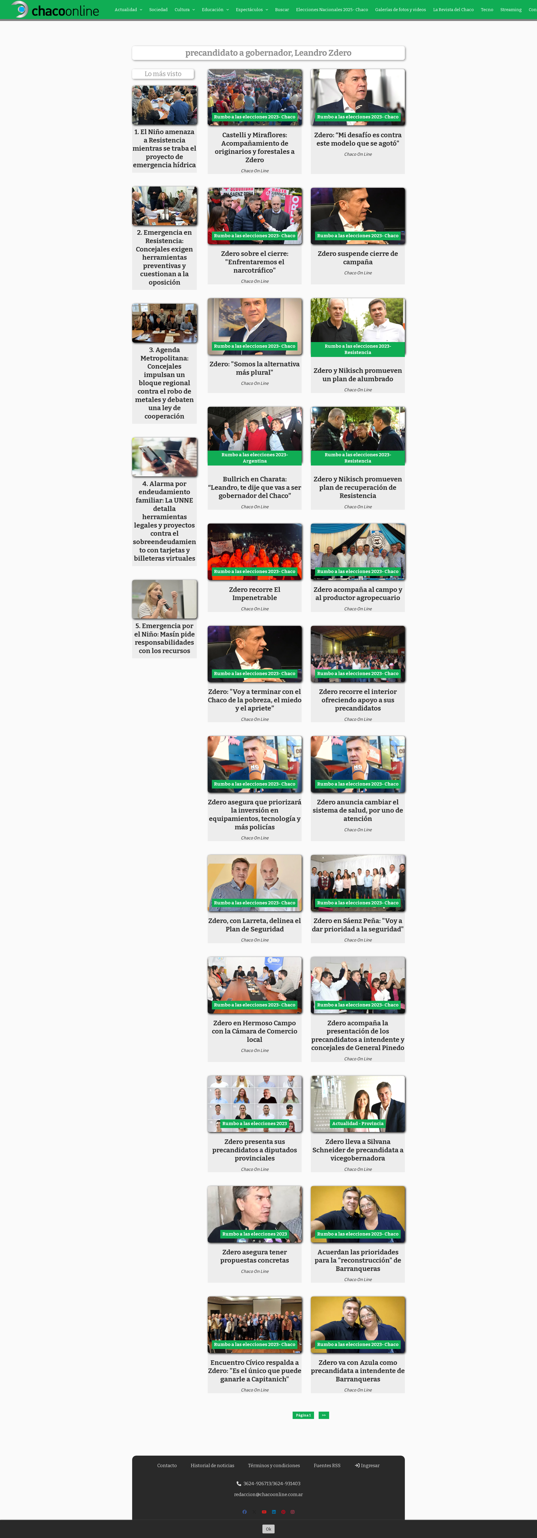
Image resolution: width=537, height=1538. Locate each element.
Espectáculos (249, 9)
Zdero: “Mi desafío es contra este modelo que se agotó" (358, 139)
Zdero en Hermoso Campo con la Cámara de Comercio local (254, 1031)
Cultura (182, 9)
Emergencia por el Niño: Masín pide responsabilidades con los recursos (164, 638)
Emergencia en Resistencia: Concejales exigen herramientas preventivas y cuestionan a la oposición (164, 257)
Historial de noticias (212, 1465)
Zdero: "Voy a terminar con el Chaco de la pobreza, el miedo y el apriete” (255, 700)
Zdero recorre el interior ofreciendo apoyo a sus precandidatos (358, 700)
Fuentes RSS (327, 1465)
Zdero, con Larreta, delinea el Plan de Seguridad (254, 925)
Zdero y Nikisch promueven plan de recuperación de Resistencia (358, 487)
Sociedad (158, 9)
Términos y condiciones (274, 1465)
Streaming (511, 9)
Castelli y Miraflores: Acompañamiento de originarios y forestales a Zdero (255, 147)
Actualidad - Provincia (358, 1123)
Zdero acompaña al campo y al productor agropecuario (358, 594)
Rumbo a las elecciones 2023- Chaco (254, 117)
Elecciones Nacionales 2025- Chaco (332, 9)
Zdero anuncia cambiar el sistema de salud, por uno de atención (358, 810)
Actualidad (126, 9)
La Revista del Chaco (453, 9)
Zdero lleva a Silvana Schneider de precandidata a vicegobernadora (358, 1150)
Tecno (487, 9)
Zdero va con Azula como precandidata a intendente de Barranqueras (358, 1371)
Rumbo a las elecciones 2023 (254, 1123)
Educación (213, 9)
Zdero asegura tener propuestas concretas (254, 1256)
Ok (268, 1529)
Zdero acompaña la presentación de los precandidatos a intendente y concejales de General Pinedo (357, 1035)
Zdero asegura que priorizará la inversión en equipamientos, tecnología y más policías (254, 814)
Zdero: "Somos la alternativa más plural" (255, 368)
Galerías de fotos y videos (400, 9)
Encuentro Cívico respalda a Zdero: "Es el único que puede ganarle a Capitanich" (254, 1371)
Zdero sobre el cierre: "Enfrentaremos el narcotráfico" (254, 262)
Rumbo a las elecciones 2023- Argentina (255, 458)
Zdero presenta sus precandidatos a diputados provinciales (254, 1150)
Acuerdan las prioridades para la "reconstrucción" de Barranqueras (358, 1260)
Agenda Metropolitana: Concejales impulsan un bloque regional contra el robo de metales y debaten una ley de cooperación (164, 383)
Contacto (167, 1465)
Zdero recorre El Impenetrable (254, 594)
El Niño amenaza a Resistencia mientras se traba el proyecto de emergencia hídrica (164, 148)
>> (324, 1415)
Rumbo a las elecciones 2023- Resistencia (358, 349)
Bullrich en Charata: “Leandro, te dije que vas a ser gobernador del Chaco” (254, 487)
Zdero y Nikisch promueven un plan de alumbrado (358, 375)
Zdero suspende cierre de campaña (358, 258)
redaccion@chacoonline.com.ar (268, 1494)
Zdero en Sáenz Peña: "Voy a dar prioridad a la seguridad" (358, 925)
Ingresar (370, 1465)
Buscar (282, 9)
